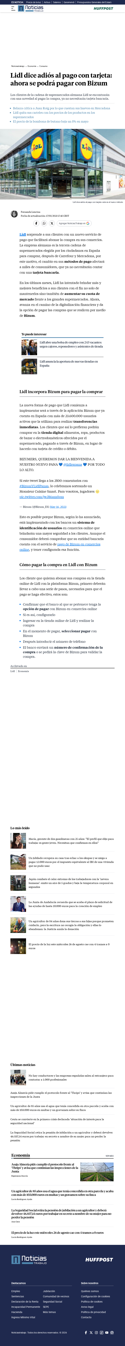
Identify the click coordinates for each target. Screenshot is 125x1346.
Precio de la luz (33, 2)
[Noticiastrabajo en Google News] (112, 1332)
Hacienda (16, 1312)
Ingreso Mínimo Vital (23, 1317)
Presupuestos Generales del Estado (94, 2)
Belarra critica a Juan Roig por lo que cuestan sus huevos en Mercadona (61, 108)
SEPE (46, 1307)
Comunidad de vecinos (56, 1296)
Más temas (49, 1312)
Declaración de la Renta (24, 1301)
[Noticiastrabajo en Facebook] (86, 1332)
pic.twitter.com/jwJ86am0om (42, 497)
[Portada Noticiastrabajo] (29, 1259)
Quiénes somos (90, 1291)
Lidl (12, 671)
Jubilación (49, 1291)
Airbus (47, 2)
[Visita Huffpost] (103, 8)
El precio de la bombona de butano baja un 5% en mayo (50, 121)
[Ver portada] (30, 8)
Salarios (57, 2)
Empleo (15, 1291)
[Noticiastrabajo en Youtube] (106, 1332)
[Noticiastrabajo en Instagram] (96, 1332)
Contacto (86, 1317)
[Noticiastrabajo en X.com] (91, 1332)
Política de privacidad (93, 1312)
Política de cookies (92, 1301)
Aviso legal (87, 1307)
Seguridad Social (52, 1301)
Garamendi (69, 2)
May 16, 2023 (58, 506)
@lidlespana (72, 464)
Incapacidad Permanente (25, 1307)
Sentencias (17, 1296)
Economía (23, 671)
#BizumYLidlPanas (34, 486)
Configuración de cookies (95, 1296)
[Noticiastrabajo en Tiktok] (101, 1332)
